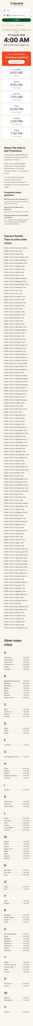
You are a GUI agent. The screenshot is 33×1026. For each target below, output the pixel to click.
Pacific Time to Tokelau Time (14, 622)
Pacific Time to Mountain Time (15, 287)
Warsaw (7, 998)
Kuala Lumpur (9, 806)
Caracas (7, 714)
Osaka (6, 887)
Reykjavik (7, 915)
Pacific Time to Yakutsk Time (14, 540)
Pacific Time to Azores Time (14, 372)
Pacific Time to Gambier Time (14, 266)
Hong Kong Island (10, 775)
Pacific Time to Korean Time (14, 546)
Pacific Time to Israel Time (13, 406)
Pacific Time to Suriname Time (15, 339)
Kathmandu (8, 801)
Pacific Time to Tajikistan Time (15, 451)
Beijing (6, 688)
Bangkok (7, 683)
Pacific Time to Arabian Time (14, 403)
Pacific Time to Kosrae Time (14, 579)
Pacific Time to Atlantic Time (14, 306)
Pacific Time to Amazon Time (14, 315)
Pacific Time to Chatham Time (15, 616)
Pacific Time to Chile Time (13, 309)
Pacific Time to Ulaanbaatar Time (16, 506)
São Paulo (7, 950)
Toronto (7, 972)
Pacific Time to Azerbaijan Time (15, 430)
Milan (6, 853)
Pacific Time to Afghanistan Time (16, 433)
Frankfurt (7, 745)
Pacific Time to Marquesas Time (15, 263)
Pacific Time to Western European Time (18, 379)
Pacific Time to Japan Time (14, 543)
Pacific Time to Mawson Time (14, 464)
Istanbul (7, 790)
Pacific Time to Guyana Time (14, 324)
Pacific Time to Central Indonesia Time (18, 521)
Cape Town (8, 712)
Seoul (6, 936)
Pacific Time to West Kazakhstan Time (18, 445)
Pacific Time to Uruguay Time (14, 342)
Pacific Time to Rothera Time (14, 333)
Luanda (6, 830)
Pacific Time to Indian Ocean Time (16, 470)
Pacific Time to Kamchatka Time (15, 609)
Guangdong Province (11, 757)
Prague (6, 903)
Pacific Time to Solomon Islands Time (17, 582)
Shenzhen (7, 941)
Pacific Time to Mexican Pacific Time (17, 278)
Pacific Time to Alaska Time (14, 272)
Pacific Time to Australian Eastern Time (18, 564)
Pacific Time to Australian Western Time (18, 503)
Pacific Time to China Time (13, 515)
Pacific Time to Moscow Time (14, 397)
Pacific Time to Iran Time (13, 412)
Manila (6, 844)
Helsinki (7, 773)
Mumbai (7, 858)
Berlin (6, 690)
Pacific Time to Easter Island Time (16, 284)
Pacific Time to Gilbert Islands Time (16, 594)
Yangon (7, 1012)
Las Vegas (7, 820)
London (7, 825)
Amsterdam (8, 662)
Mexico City (8, 849)
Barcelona (7, 686)
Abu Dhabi (7, 657)
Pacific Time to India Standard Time (17, 467)
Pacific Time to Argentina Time (15, 351)
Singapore (7, 943)
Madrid (6, 842)
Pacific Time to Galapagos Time (15, 281)
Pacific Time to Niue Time (13, 251)
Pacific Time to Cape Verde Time (15, 366)
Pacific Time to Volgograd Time (15, 394)
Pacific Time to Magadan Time (15, 591)
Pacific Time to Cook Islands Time (16, 257)
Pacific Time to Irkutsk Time (14, 527)
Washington (8, 1000)
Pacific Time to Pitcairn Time (14, 269)
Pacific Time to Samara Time (14, 418)
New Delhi (7, 870)
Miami (6, 851)
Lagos (6, 818)
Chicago (7, 716)
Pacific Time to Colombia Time (15, 303)
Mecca (6, 846)
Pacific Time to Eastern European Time (18, 400)
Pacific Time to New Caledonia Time (17, 573)
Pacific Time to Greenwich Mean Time (17, 375)
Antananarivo (9, 664)
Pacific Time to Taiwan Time (14, 509)
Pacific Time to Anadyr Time (14, 612)
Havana (6, 771)
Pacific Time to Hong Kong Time (15, 530)
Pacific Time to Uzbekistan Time (15, 442)
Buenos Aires (8, 697)
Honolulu (7, 778)
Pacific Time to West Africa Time (15, 382)
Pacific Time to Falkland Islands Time (17, 330)
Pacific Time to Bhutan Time (14, 473)
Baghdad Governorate (12, 681)
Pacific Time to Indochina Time (15, 497)
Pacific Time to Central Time (14, 299)
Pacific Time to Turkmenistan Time (16, 454)
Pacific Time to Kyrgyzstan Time (15, 482)
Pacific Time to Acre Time (13, 290)
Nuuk (6, 875)
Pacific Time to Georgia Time (14, 424)
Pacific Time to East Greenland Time (17, 369)
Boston (6, 693)
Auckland (7, 669)
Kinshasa (7, 804)
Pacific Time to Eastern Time (14, 312)
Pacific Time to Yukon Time (14, 275)
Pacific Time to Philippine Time (15, 518)
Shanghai (7, 939)
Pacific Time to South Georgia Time (16, 357)
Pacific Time (10, 25)
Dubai (6, 733)
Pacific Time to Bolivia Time (14, 318)
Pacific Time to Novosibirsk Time (16, 485)
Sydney (6, 948)
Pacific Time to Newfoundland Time (17, 354)
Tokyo (6, 969)
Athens (6, 667)
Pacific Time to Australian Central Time (18, 555)
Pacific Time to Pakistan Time (14, 448)
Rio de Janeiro (9, 917)
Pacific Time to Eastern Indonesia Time (18, 549)
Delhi (6, 728)
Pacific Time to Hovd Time (13, 494)
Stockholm (8, 946)
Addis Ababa (8, 660)
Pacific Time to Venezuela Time (15, 327)
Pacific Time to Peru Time (13, 293)
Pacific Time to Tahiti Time (13, 254)
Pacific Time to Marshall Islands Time (17, 600)
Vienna (6, 986)
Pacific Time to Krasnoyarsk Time (16, 488)
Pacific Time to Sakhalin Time (14, 588)
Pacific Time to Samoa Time (14, 625)
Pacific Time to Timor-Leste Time (16, 552)
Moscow (7, 856)
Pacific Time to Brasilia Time (14, 336)
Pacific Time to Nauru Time (13, 597)
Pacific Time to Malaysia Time (14, 524)
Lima (5, 823)
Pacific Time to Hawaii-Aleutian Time (17, 260)
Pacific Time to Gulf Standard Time (16, 427)
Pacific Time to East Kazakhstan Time (17, 458)
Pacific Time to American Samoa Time (17, 248)
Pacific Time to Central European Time (18, 385)
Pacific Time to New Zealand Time (16, 606)
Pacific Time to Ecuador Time (14, 296)
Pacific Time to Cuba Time (13, 321)
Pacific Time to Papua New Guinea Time (18, 558)
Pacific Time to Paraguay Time (15, 348)
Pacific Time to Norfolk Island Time (16, 576)
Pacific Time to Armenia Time (14, 421)
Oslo (5, 889)
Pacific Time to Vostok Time (14, 461)
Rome (6, 922)
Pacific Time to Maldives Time (14, 436)
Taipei (6, 962)
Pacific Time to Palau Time (13, 537)
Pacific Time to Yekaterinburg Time (16, 439)
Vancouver (8, 983)
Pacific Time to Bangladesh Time (16, 479)
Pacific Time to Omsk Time (13, 476)
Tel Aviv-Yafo (8, 967)
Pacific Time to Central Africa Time (16, 388)
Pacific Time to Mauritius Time (15, 415)
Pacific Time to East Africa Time (15, 409)
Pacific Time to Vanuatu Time (14, 585)
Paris (6, 901)
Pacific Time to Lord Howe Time (15, 570)
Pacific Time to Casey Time (14, 533)
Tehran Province (10, 965)
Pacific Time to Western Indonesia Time (18, 491)
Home (3, 25)
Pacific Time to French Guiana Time (17, 345)
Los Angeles (8, 827)
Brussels (7, 695)
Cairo (6, 709)
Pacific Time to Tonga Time (14, 619)
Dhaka (6, 731)
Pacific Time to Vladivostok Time (16, 567)
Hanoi (6, 768)
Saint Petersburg (10, 934)
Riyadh (6, 920)
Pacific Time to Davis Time (13, 500)
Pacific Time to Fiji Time (12, 603)
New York (7, 872)
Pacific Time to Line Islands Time (16, 628)
